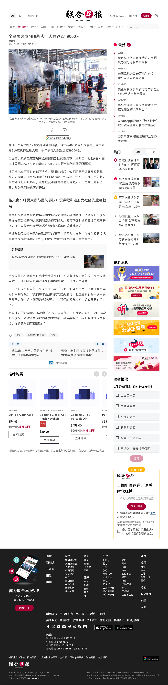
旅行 (105, 570)
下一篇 (100, 344)
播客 (143, 587)
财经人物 (69, 591)
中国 (51, 27)
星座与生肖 (127, 594)
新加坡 (22, 27)
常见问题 (105, 620)
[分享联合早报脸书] (48, 627)
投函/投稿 (133, 620)
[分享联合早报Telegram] (69, 627)
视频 (108, 27)
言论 (70, 27)
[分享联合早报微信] (80, 627)
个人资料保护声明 (48, 657)
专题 (143, 600)
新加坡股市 (71, 560)
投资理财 (69, 573)
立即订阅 (24, 608)
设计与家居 (108, 594)
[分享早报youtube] (59, 627)
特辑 (124, 580)
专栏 (105, 580)
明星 (86, 581)
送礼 (86, 595)
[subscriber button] (156, 15)
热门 (124, 587)
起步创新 (69, 587)
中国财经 (69, 570)
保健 (143, 607)
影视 (86, 585)
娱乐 (80, 27)
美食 (105, 567)
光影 (124, 560)
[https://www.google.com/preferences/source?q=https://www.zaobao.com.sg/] (151, 658)
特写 (105, 563)
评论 (86, 563)
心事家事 (126, 573)
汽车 (124, 570)
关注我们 (65, 620)
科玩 (124, 563)
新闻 (143, 566)
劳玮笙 (12, 40)
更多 (118, 27)
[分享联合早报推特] (53, 627)
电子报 (133, 16)
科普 (124, 567)
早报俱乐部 (117, 16)
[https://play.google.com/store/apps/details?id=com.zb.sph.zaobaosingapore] (124, 627)
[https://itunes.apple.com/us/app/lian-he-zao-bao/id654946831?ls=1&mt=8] (103, 627)
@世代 (106, 584)
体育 (100, 27)
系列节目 (145, 577)
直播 (143, 580)
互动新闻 (146, 594)
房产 (67, 577)
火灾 (53, 335)
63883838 (62, 641)
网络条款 (31, 657)
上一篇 (15, 344)
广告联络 (78, 620)
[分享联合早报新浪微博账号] (74, 627)
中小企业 (69, 584)
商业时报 (102, 657)
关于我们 (51, 620)
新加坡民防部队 (36, 335)
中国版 (101, 614)
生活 (90, 27)
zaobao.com (33, 678)
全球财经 (69, 567)
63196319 (69, 638)
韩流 (86, 592)
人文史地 (107, 577)
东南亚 (61, 27)
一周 (152, 152)
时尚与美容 (108, 591)
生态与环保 (108, 587)
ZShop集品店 (77, 657)
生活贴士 (126, 591)
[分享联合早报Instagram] (64, 627)
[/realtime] (129, 45)
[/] (84, 15)
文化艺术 (107, 573)
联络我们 (119, 620)
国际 (43, 27)
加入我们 (92, 620)
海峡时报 (90, 657)
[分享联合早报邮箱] (85, 627)
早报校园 (126, 584)
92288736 (81, 648)
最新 (12, 27)
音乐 (86, 588)
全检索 (63, 657)
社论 (86, 560)
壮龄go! (107, 560)
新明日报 (33, 16)
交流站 (87, 567)
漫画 (86, 570)
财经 (33, 27)
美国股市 (69, 580)
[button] (156, 15)
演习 (18, 335)
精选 (124, 577)
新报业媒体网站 (17, 657)
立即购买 (18, 434)
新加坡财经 (71, 563)
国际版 (91, 614)
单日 (139, 152)
